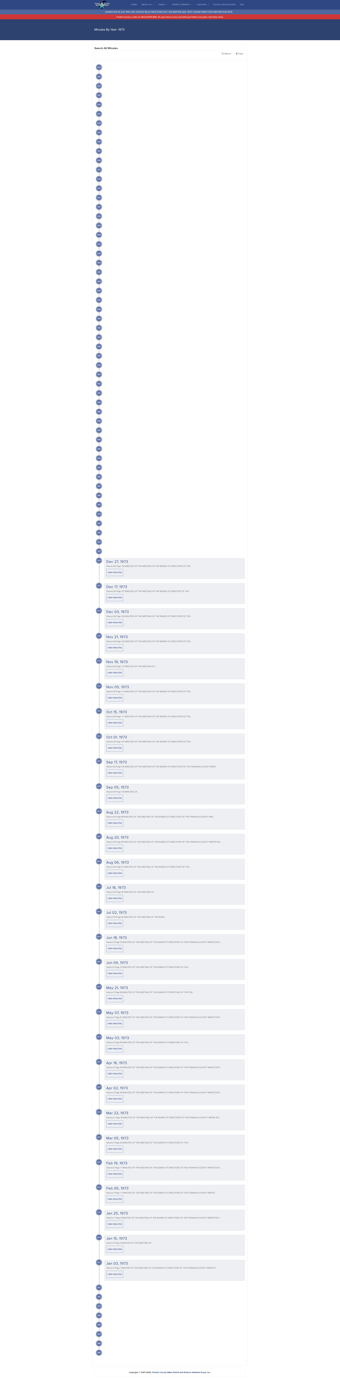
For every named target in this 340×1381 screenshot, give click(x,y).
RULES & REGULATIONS (224, 4)
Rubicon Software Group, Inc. (197, 1372)
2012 (99, 198)
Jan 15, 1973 (116, 1238)
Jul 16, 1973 (116, 887)
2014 (99, 179)
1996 (99, 347)
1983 (99, 468)
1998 (99, 328)
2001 (99, 300)
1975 (99, 542)
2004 (99, 272)
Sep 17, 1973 (116, 762)
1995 (99, 356)
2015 (99, 170)
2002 (99, 291)
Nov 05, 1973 (117, 687)
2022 (99, 105)
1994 (99, 365)
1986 (99, 440)
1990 (99, 402)
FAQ (242, 4)
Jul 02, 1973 (116, 912)
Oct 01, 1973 (116, 737)
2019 (99, 132)
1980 (99, 496)
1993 (99, 375)
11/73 (99, 636)
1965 (99, 1353)
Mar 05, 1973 (117, 1138)
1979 (99, 505)
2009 (99, 226)
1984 (99, 458)
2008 (99, 235)
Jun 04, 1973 (117, 963)
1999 (99, 319)
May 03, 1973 (117, 1038)
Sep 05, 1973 (117, 787)
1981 (99, 486)
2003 (99, 281)
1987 (99, 430)
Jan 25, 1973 (117, 1213)
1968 (99, 1325)
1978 (99, 514)
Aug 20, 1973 (117, 837)
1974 (99, 551)
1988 (99, 421)
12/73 (99, 561)
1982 (99, 477)
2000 (99, 309)
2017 (99, 151)
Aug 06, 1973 (117, 862)
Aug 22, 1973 (117, 812)
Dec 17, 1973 (116, 587)
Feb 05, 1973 (117, 1188)
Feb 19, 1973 (117, 1163)
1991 (99, 393)
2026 (99, 67)
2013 (99, 188)
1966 (99, 1343)
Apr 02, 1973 (117, 1088)
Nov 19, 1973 (117, 662)
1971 (99, 1297)
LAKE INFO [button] (202, 4)
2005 (99, 263)
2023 (99, 95)
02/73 (99, 1162)
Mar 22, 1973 (117, 1113)
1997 (99, 337)
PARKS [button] (162, 4)
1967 (99, 1334)
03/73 (99, 1112)
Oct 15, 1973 (116, 712)
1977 (99, 523)
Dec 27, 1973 (117, 562)
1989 (99, 412)
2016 (99, 160)
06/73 (99, 937)
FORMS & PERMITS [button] (181, 4)
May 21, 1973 (117, 988)
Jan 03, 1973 (117, 1263)
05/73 (99, 987)
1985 (99, 449)
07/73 (99, 887)
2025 (99, 77)
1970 (99, 1306)
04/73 (99, 1062)
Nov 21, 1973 (117, 637)
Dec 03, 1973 (117, 612)
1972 (99, 1288)
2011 (99, 207)
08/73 (99, 811)
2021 (99, 114)
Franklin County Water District (165, 1372)
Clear (240, 54)
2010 (99, 216)
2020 (99, 123)
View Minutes (115, 572)
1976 (99, 533)
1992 (99, 384)
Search (227, 54)
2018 (99, 142)
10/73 (99, 711)
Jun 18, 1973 (116, 938)
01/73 (99, 1212)
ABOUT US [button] (146, 4)
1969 (99, 1316)
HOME (134, 4)
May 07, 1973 (117, 1013)
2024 (99, 86)
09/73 (99, 761)
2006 (99, 253)
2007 (99, 244)
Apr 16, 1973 (116, 1063)
